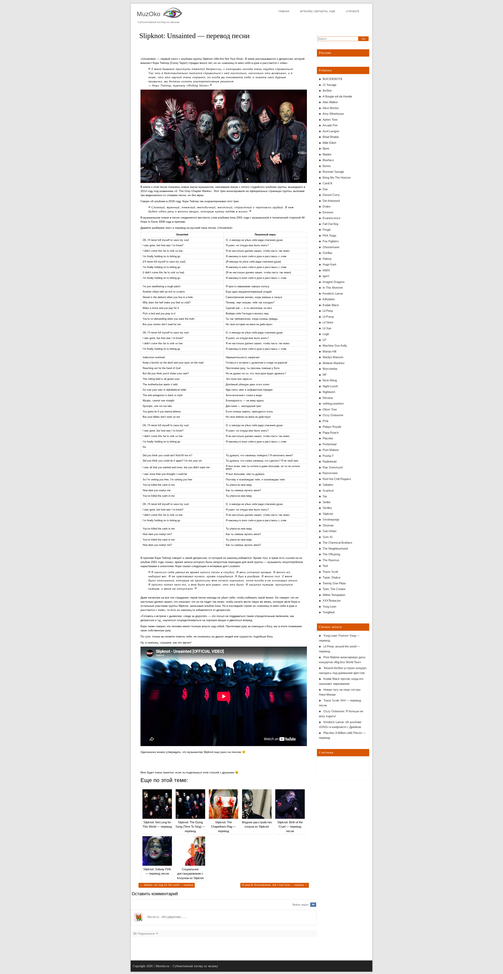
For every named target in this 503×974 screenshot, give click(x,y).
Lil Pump (328, 316)
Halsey (327, 258)
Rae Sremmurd (332, 467)
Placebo (328, 438)
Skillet (326, 502)
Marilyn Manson (333, 357)
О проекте (352, 11)
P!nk (326, 421)
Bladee (327, 154)
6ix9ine (327, 90)
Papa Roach (331, 432)
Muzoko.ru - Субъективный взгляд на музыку (187, 966)
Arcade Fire (330, 125)
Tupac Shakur (332, 577)
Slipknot (328, 513)
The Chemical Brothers (337, 542)
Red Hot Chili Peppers (337, 479)
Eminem (328, 212)
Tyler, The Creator (334, 589)
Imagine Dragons (334, 282)
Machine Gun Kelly (335, 345)
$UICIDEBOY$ (332, 79)
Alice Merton (331, 108)
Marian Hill (329, 351)
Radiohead (329, 461)
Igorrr (326, 276)
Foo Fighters (331, 241)
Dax (325, 189)
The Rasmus (331, 560)
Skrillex (327, 507)
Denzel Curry (331, 194)
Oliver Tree (330, 409)
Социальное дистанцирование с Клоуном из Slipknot (190, 874)
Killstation (329, 299)
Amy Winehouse (333, 113)
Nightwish (329, 392)
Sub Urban (329, 531)
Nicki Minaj (330, 380)
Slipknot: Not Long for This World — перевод (166, 884)
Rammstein (330, 473)
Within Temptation (334, 595)
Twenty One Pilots (334, 583)
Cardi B (327, 183)
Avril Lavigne (331, 131)
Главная (283, 11)
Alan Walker (330, 102)
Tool (325, 565)
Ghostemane (331, 247)
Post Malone (331, 450)
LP (324, 339)
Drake (326, 206)
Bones (327, 166)
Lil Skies (328, 322)
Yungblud (328, 612)
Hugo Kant (329, 264)
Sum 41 (328, 537)
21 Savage (329, 84)
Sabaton (328, 484)
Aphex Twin (330, 119)
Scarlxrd (328, 490)
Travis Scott (330, 571)
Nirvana (328, 397)
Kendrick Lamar (333, 293)
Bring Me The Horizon (337, 177)
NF (325, 374)
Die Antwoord (331, 200)
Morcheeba (330, 368)
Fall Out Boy (331, 224)
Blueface (328, 160)
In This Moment (333, 287)
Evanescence (331, 218)
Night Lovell (330, 386)
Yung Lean (329, 606)
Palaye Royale (332, 426)
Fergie (327, 229)
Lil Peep (328, 310)
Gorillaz (327, 252)
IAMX (326, 270)
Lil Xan (327, 328)
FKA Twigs (329, 235)
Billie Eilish (329, 142)
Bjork (326, 148)
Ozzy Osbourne (333, 415)
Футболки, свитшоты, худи (317, 11)
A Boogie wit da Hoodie (337, 96)
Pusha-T (328, 455)
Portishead (329, 444)
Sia (325, 496)
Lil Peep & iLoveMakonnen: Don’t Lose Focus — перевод (274, 884)
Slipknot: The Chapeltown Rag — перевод (223, 827)
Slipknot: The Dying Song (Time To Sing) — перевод (190, 827)
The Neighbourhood (335, 548)
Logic (326, 334)
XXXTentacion (332, 600)
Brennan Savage (333, 171)
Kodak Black (331, 305)
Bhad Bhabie (331, 137)
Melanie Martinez (334, 363)
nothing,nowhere (333, 403)
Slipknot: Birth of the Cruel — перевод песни (290, 827)
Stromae (328, 525)
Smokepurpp (331, 519)
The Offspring (331, 554)
